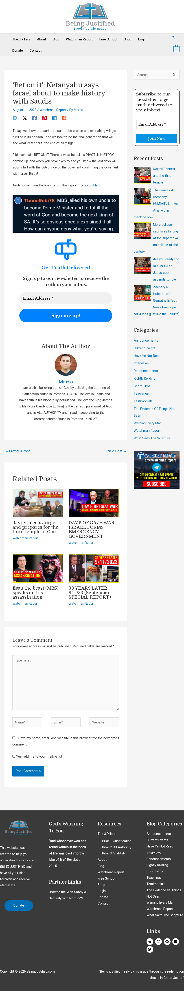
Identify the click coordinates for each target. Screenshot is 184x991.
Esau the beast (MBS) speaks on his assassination (36, 593)
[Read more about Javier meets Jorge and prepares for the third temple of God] (38, 503)
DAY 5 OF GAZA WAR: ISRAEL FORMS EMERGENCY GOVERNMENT (92, 529)
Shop (127, 39)
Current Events (145, 348)
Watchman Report (79, 39)
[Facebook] (34, 118)
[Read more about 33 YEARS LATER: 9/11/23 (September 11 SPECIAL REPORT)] (94, 568)
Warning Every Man (148, 423)
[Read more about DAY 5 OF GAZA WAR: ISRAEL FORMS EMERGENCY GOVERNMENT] (94, 503)
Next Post (117, 451)
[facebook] (176, 941)
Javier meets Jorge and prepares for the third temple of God (35, 527)
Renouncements (146, 371)
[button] (173, 37)
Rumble (92, 185)
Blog (56, 39)
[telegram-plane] (150, 941)
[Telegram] (15, 118)
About (41, 39)
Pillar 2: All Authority (116, 847)
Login (142, 39)
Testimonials (143, 401)
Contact (36, 51)
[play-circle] (168, 941)
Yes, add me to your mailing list (38, 756)
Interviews (141, 363)
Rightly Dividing (144, 378)
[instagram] (159, 941)
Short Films (142, 386)
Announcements (146, 340)
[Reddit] (64, 118)
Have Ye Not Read (147, 356)
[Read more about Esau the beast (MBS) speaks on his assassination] (38, 568)
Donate (17, 51)
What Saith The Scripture (152, 438)
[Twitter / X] (24, 118)
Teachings (141, 394)
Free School (108, 39)
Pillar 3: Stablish (113, 853)
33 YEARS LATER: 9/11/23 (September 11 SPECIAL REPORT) (92, 593)
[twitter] (150, 949)
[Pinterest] (44, 118)
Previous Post (17, 451)
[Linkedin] (54, 118)
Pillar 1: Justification (116, 841)
